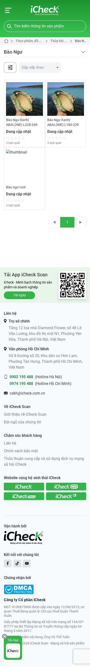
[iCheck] (24, 486)
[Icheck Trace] (24, 496)
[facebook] (8, 563)
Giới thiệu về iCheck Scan (25, 414)
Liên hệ (10, 443)
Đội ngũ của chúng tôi (22, 422)
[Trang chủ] (45, 10)
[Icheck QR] (66, 486)
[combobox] (40, 67)
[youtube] (27, 563)
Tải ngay (19, 295)
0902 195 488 (21, 377)
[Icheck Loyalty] (66, 496)
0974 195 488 (21, 383)
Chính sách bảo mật (21, 451)
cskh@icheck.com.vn (27, 393)
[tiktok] (17, 563)
